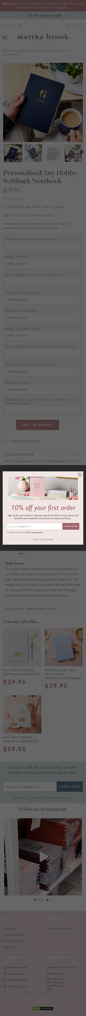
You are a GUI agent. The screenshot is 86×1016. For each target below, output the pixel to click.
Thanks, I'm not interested (43, 539)
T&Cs (27, 532)
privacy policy (38, 532)
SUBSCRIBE (71, 526)
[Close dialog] (79, 474)
